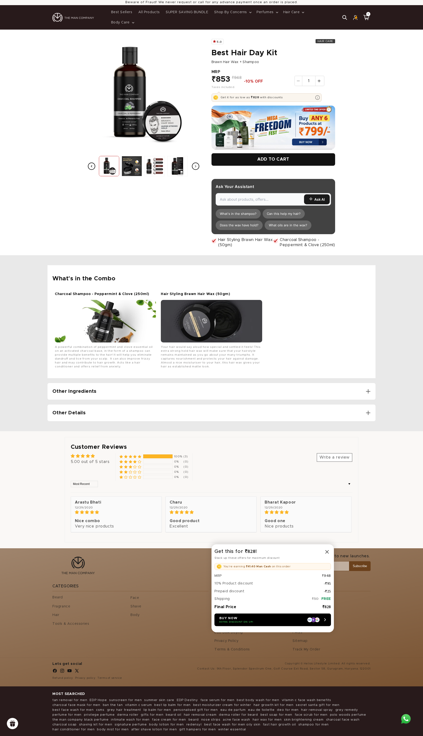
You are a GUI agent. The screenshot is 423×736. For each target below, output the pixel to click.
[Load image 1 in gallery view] (109, 166)
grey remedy (346, 710)
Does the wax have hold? (239, 225)
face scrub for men (311, 714)
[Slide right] (195, 166)
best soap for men (276, 714)
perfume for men (67, 714)
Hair (55, 615)
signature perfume (131, 724)
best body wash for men (258, 700)
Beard (57, 597)
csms (100, 710)
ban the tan (113, 705)
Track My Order (306, 649)
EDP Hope (98, 700)
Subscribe (360, 566)
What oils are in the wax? (288, 225)
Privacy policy (85, 678)
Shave (135, 606)
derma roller (127, 714)
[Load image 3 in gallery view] (154, 166)
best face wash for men (73, 710)
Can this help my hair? (284, 214)
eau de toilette (261, 710)
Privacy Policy (226, 641)
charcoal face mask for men (76, 705)
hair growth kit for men (274, 705)
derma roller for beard (238, 714)
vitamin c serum (138, 705)
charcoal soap (64, 724)
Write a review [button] (334, 457)
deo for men (288, 710)
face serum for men (217, 700)
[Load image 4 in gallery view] (177, 166)
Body (135, 615)
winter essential (232, 729)
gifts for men (152, 714)
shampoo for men (313, 724)
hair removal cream (200, 714)
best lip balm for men (172, 705)
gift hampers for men (197, 729)
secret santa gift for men (317, 705)
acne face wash (236, 719)
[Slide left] (91, 166)
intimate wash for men (130, 719)
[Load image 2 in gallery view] (132, 166)
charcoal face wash (343, 719)
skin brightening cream (303, 719)
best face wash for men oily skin (232, 724)
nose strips (211, 719)
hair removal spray (317, 710)
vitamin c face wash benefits (306, 700)
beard (193, 719)
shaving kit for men (95, 724)
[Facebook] (54, 672)
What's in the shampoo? (238, 214)
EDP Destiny (187, 700)
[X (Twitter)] (76, 672)
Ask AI (319, 199)
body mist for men (113, 729)
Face (134, 598)
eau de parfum (233, 710)
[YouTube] (69, 672)
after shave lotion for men (154, 729)
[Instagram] (62, 672)
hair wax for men (267, 719)
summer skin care (159, 700)
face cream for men (169, 719)
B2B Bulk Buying (228, 632)
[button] (232, 12)
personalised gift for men (196, 710)
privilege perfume (99, 714)
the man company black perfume (80, 719)
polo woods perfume (348, 714)
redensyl (194, 724)
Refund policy (62, 678)
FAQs (297, 632)
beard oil (173, 714)
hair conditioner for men (73, 729)
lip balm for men (157, 710)
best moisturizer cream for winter (222, 705)
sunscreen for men (125, 700)
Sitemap (300, 641)
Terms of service (109, 678)
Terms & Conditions (232, 649)
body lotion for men (166, 724)
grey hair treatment (124, 710)
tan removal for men (69, 700)
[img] (116, 512)
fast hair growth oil (279, 724)
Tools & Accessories (70, 624)
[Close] (327, 552)
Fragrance (61, 606)
